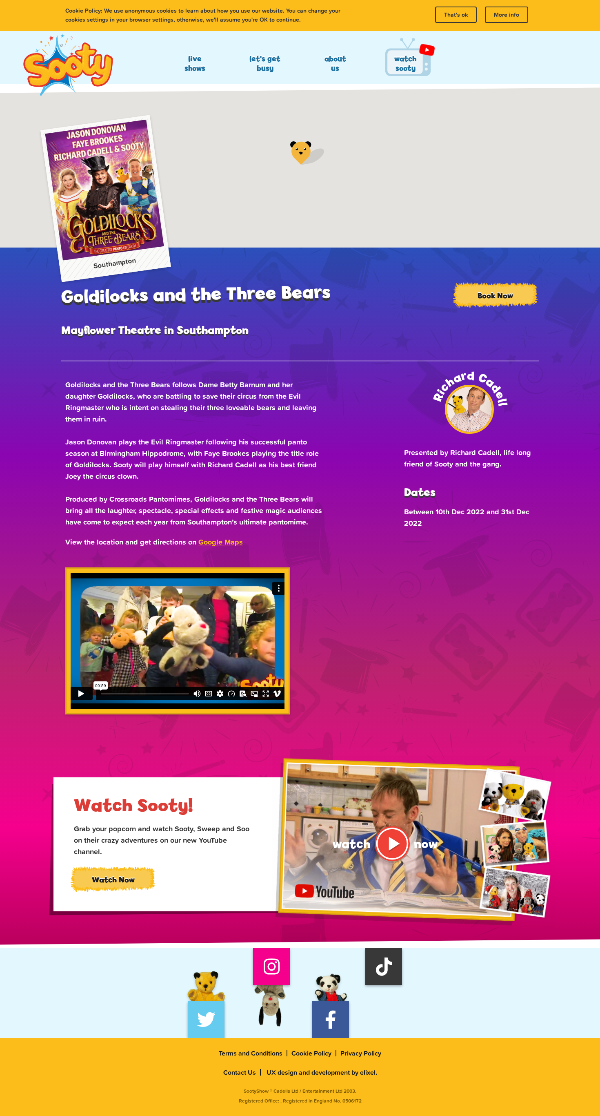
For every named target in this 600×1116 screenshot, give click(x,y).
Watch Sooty (405, 63)
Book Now (495, 295)
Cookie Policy (311, 1053)
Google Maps (220, 541)
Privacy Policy (360, 1053)
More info (506, 15)
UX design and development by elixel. (322, 1072)
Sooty (67, 65)
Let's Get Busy (264, 63)
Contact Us (239, 1072)
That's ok (456, 15)
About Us (335, 63)
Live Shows (194, 63)
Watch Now (113, 879)
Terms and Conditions (250, 1053)
